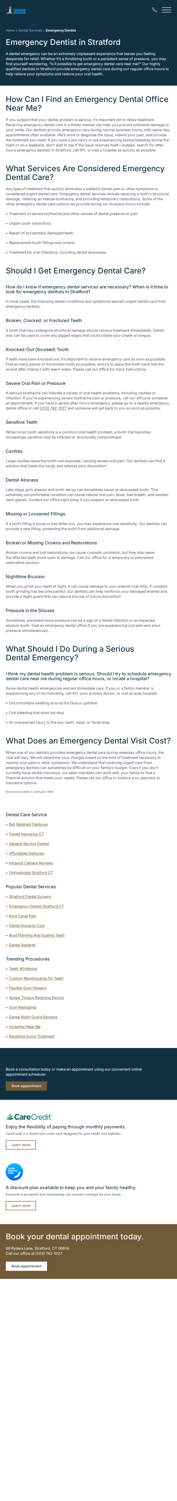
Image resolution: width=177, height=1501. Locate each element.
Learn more (21, 1145)
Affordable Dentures (26, 853)
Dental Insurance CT (26, 834)
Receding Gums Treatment (31, 1036)
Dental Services (30, 30)
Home (10, 30)
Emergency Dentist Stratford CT (36, 906)
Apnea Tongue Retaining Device (36, 997)
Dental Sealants (22, 945)
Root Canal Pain (22, 916)
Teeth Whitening (23, 968)
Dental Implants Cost (26, 925)
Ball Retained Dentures (28, 824)
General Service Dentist (29, 843)
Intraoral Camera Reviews (31, 863)
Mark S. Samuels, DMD (38, 791)
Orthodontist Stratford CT (31, 872)
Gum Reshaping (22, 1007)
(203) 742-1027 (53, 408)
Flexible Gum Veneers (27, 988)
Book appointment (26, 1086)
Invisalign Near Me (25, 1026)
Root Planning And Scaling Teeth (37, 935)
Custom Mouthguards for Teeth (36, 978)
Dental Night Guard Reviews (33, 1017)
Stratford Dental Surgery (30, 896)
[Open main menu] (166, 10)
